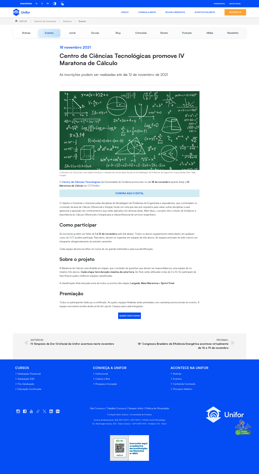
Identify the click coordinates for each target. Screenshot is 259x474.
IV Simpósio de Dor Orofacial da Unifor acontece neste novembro (72, 341)
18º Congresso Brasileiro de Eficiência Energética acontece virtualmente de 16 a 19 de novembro (183, 343)
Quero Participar (129, 315)
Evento (82, 21)
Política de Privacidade (157, 408)
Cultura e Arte (102, 378)
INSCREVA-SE (235, 12)
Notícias (177, 373)
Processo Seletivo (182, 388)
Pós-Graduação (26, 383)
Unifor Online (235, 3)
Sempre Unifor (135, 408)
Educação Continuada (29, 388)
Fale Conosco (97, 408)
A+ (48, 3)
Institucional (101, 373)
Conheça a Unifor (147, 12)
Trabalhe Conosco (116, 408)
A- (37, 3)
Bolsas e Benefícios (175, 12)
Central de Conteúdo (45, 21)
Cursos (125, 12)
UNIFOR (23, 21)
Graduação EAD (26, 378)
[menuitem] (26, 33)
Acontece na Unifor (205, 12)
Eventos (67, 21)
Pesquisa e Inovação (106, 383)
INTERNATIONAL (219, 3)
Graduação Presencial (29, 373)
